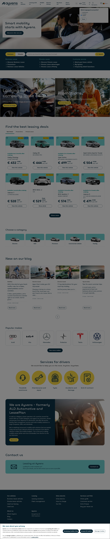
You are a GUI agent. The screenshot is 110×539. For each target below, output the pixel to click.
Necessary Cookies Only (71, 531)
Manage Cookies (100, 531)
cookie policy (34, 537)
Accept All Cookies (86, 531)
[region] (55, 531)
